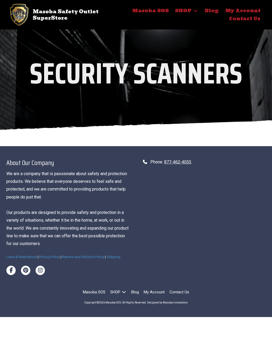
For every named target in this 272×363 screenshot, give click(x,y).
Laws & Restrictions (21, 257)
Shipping (113, 257)
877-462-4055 (177, 161)
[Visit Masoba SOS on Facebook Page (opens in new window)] (11, 270)
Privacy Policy (49, 257)
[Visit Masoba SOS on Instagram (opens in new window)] (40, 270)
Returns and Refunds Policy (83, 257)
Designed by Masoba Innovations (167, 302)
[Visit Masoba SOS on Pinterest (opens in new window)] (25, 270)
